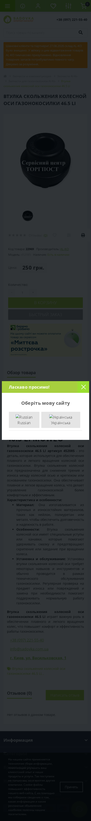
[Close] (83, 387)
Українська (60, 422)
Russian (24, 422)
